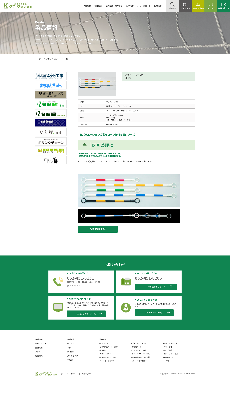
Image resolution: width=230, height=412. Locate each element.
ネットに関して (143, 6)
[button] (98, 229)
